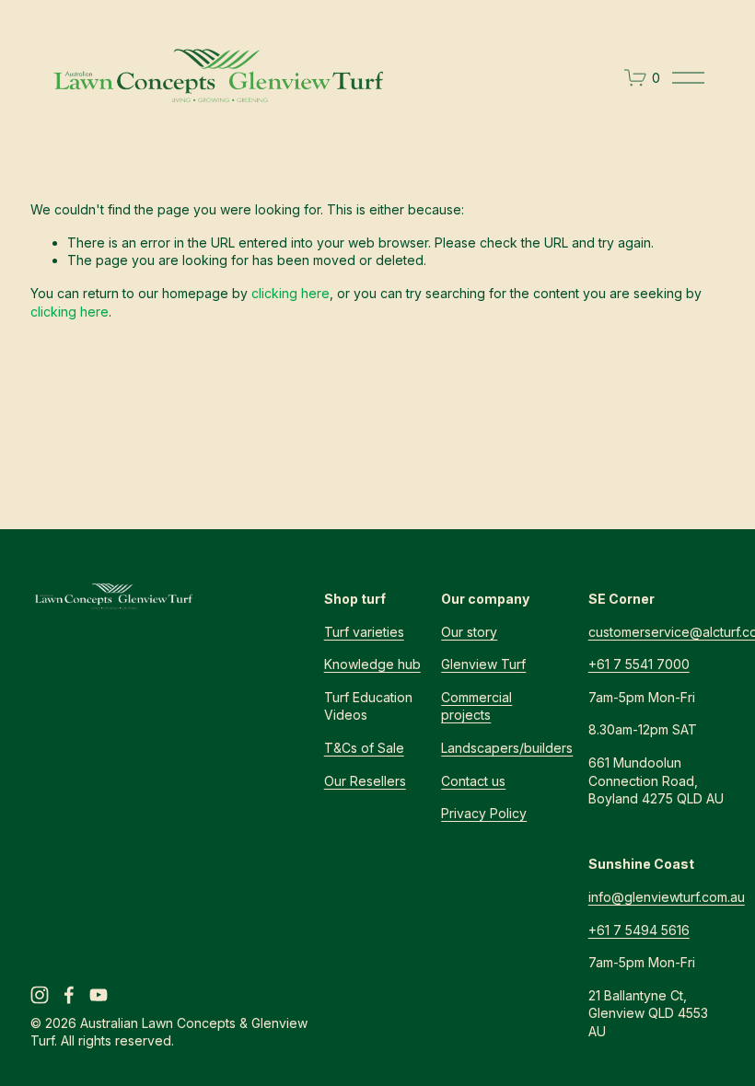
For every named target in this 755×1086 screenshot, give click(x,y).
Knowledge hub (372, 664)
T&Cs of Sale (364, 748)
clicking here (290, 293)
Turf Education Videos (368, 706)
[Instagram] (39, 995)
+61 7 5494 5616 (639, 930)
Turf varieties (364, 632)
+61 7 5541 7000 (639, 664)
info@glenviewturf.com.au (666, 897)
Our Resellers (365, 781)
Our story (469, 632)
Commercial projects (476, 706)
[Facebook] (69, 995)
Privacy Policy (484, 813)
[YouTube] (98, 995)
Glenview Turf (483, 664)
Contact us (473, 781)
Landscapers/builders (507, 748)
